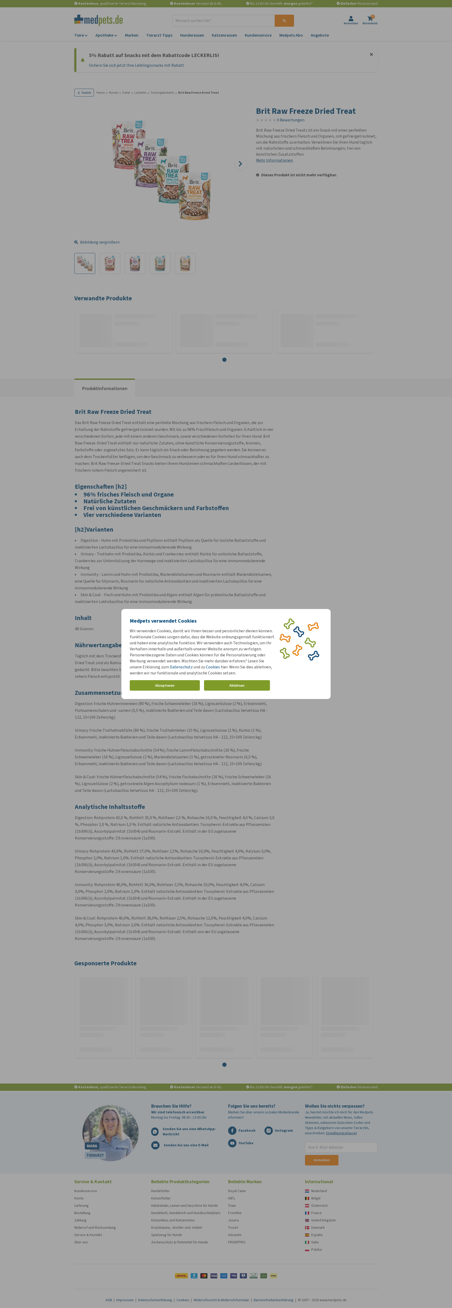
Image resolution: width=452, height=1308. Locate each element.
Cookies (213, 667)
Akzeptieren (164, 685)
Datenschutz (181, 667)
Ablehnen (237, 685)
